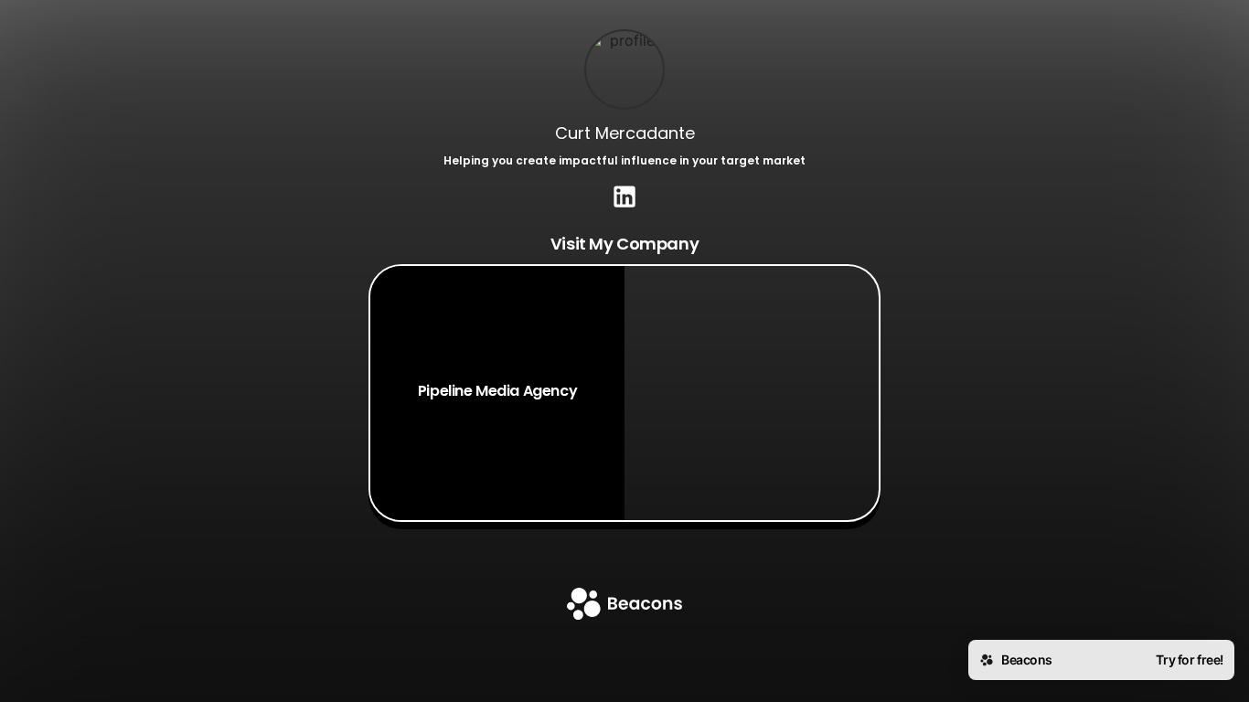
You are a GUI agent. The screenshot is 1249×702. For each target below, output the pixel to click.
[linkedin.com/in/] (624, 198)
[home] (624, 605)
